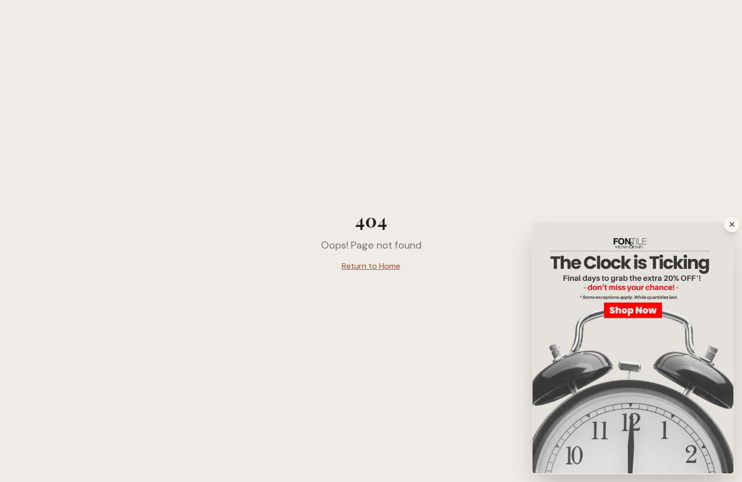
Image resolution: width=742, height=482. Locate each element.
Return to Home (371, 266)
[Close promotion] (732, 224)
